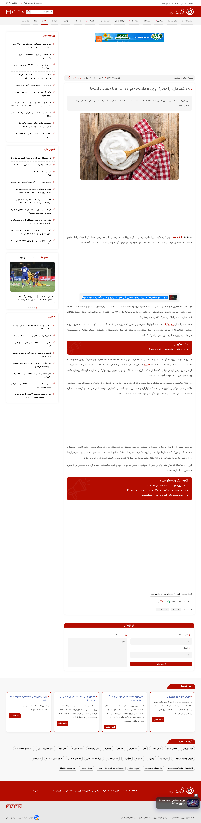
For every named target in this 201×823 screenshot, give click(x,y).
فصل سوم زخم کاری (45, 748)
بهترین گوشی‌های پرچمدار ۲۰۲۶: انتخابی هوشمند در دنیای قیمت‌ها (31, 327)
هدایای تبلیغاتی (74, 758)
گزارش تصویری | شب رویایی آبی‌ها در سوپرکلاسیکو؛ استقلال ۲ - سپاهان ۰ (34, 298)
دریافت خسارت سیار (94, 758)
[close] (196, 795)
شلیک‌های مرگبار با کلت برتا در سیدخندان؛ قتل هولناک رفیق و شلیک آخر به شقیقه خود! (124, 297)
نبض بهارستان (93, 748)
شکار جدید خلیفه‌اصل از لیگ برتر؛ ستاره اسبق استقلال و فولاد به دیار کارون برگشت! (33, 76)
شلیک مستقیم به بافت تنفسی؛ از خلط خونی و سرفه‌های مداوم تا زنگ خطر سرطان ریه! (32, 201)
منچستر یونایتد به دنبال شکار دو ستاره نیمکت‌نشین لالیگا (31, 114)
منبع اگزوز (164, 758)
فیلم (36, 21)
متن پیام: (119, 635)
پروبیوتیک (169, 324)
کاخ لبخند (127, 758)
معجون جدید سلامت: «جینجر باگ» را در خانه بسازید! (77, 698)
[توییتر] (8, 11)
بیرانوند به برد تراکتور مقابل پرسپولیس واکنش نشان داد (32, 135)
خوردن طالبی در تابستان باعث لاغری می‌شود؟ (167, 349)
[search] (28, 12)
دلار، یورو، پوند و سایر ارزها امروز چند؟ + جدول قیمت (164, 495)
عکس (183, 3)
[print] (69, 78)
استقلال (120, 748)
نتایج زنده (166, 3)
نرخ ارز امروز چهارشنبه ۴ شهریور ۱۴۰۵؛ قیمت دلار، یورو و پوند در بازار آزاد (156, 490)
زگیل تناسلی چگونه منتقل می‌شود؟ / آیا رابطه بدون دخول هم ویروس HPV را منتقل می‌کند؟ (31, 232)
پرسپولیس (133, 748)
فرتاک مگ (25, 21)
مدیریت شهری (105, 21)
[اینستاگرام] (13, 11)
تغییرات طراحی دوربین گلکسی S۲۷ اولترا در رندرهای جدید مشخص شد (31, 385)
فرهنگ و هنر (120, 21)
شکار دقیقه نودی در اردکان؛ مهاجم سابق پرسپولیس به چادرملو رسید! (31, 94)
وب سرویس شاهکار (67, 768)
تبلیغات (175, 3)
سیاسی (160, 21)
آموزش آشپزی (171, 748)
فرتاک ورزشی (188, 748)
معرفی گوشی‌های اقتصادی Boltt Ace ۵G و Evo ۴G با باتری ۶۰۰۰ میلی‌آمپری (30, 365)
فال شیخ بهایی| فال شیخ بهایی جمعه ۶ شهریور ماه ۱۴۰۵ (31, 242)
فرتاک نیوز (177, 237)
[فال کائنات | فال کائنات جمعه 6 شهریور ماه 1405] (193, 803)
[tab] (43, 257)
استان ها (135, 21)
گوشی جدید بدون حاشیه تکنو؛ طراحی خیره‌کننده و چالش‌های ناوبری (31, 355)
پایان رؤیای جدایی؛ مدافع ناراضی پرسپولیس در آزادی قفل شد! (32, 66)
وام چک (151, 758)
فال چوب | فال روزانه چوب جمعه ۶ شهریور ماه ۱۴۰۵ (31, 158)
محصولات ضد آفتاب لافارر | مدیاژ (111, 768)
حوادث (54, 21)
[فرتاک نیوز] (181, 15)
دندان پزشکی (112, 758)
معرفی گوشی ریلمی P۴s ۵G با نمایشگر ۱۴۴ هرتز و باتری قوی (32, 375)
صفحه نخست (186, 21)
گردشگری (77, 21)
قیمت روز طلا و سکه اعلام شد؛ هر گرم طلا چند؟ (167, 485)
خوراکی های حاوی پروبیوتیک (178, 696)
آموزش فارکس (86, 768)
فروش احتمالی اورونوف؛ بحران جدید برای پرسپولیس (35, 56)
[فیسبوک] (18, 11)
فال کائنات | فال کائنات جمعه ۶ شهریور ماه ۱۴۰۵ (32, 165)
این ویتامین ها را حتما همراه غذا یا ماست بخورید (28, 698)
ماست (147, 364)
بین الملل (146, 21)
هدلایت (139, 758)
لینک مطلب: (186, 594)
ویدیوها (22, 257)
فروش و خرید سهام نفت (183, 758)
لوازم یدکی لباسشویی (153, 768)
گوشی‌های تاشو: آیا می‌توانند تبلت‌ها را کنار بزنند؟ (32, 336)
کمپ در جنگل (134, 768)
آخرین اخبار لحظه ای (54, 758)
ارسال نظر (161, 664)
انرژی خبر (37, 758)
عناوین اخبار (172, 21)
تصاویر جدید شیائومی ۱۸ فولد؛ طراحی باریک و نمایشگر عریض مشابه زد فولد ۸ (33, 396)
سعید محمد (156, 748)
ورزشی (67, 21)
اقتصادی (91, 21)
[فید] (23, 11)
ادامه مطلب (158, 719)
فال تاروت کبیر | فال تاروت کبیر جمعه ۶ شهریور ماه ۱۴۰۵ (31, 173)
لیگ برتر (108, 748)
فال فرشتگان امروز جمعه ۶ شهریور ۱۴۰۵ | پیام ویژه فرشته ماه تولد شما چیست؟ (31, 211)
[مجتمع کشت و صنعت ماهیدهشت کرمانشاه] (129, 37)
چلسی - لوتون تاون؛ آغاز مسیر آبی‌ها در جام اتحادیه (31, 182)
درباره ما (191, 3)
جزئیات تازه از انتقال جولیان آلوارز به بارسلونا (33, 85)
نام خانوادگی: (182, 635)
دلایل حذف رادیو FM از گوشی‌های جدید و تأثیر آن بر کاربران (31, 344)
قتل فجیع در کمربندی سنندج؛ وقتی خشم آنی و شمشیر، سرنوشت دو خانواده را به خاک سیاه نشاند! (31, 104)
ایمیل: (185, 648)
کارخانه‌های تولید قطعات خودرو (180, 768)
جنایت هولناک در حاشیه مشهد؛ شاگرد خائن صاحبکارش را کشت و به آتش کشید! (34, 125)
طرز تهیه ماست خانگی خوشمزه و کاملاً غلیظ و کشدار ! (126, 698)
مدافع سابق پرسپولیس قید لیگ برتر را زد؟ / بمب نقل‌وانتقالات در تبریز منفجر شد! (32, 46)
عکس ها (44, 257)
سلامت (44, 21)
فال (144, 748)
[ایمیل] (75, 78)
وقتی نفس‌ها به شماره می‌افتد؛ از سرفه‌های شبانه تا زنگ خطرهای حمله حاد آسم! (31, 221)
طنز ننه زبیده (77, 748)
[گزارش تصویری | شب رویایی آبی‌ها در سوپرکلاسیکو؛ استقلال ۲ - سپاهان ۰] (32, 277)
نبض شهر (63, 748)
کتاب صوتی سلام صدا (23, 748)
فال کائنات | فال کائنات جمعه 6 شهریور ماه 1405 (172, 802)
